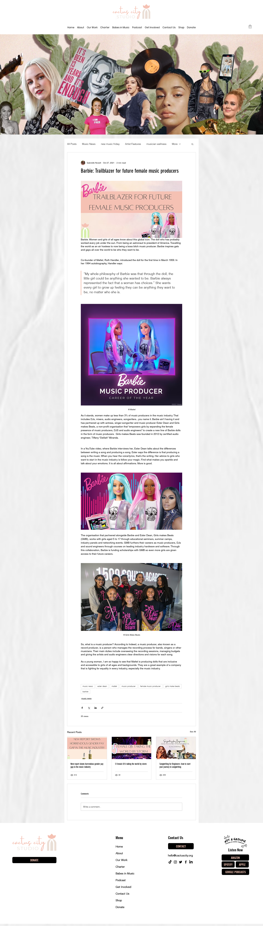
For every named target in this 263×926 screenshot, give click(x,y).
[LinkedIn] (191, 862)
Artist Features (133, 144)
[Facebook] (186, 862)
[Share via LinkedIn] (95, 708)
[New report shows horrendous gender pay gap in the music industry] (87, 748)
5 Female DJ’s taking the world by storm (131, 763)
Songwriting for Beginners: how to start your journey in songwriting (174, 765)
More (175, 144)
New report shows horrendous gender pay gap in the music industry (87, 765)
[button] (250, 26)
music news (88, 686)
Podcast (121, 880)
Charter (120, 866)
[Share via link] (102, 708)
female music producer (150, 686)
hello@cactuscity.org (180, 855)
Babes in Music (125, 873)
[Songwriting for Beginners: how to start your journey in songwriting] (176, 748)
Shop (119, 900)
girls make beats (172, 686)
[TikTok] (170, 862)
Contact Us (122, 893)
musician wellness (156, 144)
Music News (88, 144)
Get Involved (123, 887)
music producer (129, 686)
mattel (114, 686)
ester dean (102, 686)
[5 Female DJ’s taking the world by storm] (131, 748)
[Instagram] (175, 862)
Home (119, 846)
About (119, 853)
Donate (120, 907)
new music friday (110, 144)
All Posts (72, 144)
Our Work (121, 860)
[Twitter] (180, 862)
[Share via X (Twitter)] (89, 708)
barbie (85, 691)
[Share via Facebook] (82, 708)
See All (193, 732)
